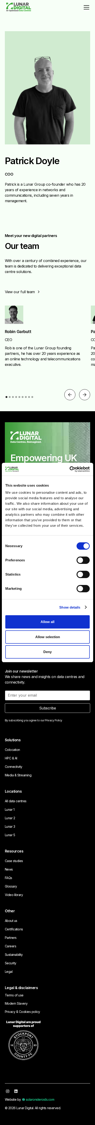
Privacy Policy (53, 720)
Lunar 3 (10, 826)
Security (10, 963)
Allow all (47, 622)
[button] (85, 7)
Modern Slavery (16, 1003)
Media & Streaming (18, 775)
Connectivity (13, 767)
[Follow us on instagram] (7, 1091)
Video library (14, 895)
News (9, 869)
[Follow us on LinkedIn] (16, 1091)
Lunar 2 (10, 818)
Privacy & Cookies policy (22, 1012)
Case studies (14, 861)
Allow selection (47, 637)
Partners (11, 938)
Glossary (11, 886)
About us (11, 921)
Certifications (14, 929)
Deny (47, 652)
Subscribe (47, 708)
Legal (9, 971)
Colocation (12, 750)
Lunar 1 (10, 809)
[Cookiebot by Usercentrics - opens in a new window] (69, 469)
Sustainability (14, 955)
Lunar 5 (10, 835)
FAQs (8, 878)
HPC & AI (11, 758)
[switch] (83, 560)
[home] (18, 7)
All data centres (16, 801)
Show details (69, 607)
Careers (10, 946)
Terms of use (14, 995)
